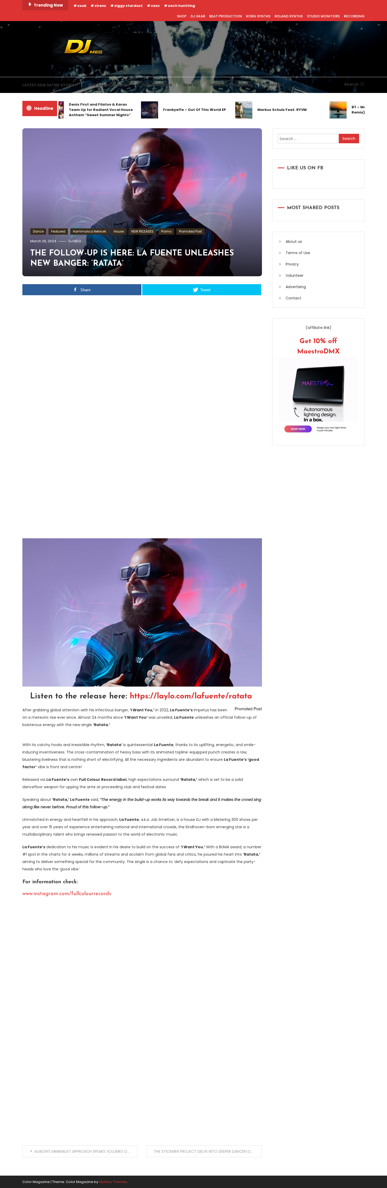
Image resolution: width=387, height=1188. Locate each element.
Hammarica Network (89, 231)
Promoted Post (190, 231)
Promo (166, 231)
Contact (293, 298)
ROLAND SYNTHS (289, 16)
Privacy (292, 264)
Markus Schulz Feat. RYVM (266, 109)
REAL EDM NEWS (157, 85)
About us (294, 241)
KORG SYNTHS (258, 16)
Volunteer (295, 275)
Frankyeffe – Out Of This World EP (178, 109)
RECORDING (354, 16)
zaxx (155, 5)
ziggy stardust (128, 5)
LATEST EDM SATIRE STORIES (49, 85)
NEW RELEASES (142, 231)
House (119, 231)
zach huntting (181, 5)
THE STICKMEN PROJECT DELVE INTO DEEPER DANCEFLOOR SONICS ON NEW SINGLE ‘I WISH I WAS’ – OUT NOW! (208, 1151)
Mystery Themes (113, 1181)
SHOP (181, 16)
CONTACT (275, 85)
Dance (38, 231)
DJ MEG (74, 241)
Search (351, 84)
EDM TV (190, 85)
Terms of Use (298, 252)
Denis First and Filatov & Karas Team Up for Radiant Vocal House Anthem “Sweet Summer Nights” (85, 109)
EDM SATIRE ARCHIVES (109, 85)
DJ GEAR (198, 16)
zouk (81, 5)
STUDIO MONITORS (323, 16)
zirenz (100, 5)
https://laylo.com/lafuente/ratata (191, 696)
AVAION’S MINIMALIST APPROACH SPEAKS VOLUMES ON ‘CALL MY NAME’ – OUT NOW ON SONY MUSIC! (85, 1151)
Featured (58, 231)
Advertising (296, 286)
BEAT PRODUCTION (225, 16)
